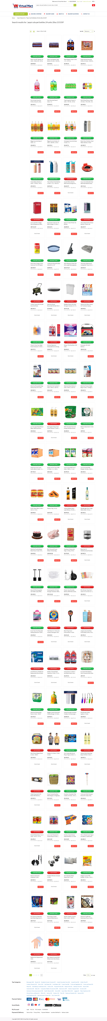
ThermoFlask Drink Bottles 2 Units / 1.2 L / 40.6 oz (53, 182)
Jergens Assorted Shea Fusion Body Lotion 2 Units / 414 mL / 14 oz (87, 631)
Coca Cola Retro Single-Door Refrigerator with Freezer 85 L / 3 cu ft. (36, 223)
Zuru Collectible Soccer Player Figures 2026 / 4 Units (69, 754)
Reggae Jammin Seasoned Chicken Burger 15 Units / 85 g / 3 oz (53, 713)
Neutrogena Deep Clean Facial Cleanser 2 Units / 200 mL (53, 427)
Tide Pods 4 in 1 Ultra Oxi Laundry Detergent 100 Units (53, 631)
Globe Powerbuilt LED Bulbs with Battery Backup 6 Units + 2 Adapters (36, 794)
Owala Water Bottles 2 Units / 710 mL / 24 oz (36, 182)
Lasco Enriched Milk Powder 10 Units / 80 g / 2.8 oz (87, 468)
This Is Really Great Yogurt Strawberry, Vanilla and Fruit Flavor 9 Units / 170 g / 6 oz (87, 835)
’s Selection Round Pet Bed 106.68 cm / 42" (53, 264)
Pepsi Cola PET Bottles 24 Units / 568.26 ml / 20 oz (37, 60)
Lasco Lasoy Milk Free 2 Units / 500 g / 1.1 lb (69, 468)
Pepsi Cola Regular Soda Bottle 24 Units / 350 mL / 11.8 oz (53, 60)
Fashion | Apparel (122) (73, 988)
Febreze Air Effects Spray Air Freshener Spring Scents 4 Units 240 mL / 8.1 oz (87, 305)
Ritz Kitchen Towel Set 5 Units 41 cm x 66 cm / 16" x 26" (87, 590)
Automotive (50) (30, 988)
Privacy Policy (37, 1012)
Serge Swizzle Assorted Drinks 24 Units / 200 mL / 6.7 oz (87, 60)
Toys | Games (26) (55, 995)
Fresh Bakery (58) (56, 984)
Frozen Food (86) (65, 984)
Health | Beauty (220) (49, 991)
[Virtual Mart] (23, 6)
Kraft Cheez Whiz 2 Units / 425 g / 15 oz (37, 509)
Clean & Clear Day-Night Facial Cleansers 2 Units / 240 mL (37, 345)
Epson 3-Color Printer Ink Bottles (70, 223)
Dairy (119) (40, 984)
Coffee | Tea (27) (84, 982)
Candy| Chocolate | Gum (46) (63, 982)
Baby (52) (37, 988)
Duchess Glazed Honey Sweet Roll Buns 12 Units (70, 835)
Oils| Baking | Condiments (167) (39, 986)
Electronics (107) (63, 988)
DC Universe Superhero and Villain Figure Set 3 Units (36, 917)
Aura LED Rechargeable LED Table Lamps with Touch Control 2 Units (36, 590)
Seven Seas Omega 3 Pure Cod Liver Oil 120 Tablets (37, 264)
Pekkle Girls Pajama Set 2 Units (37, 958)
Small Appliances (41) (31, 995)
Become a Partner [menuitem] (36, 14)
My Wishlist (45, 1009)
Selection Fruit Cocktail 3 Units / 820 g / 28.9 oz (53, 386)
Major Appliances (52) (85, 991)
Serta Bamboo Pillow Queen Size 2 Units (69, 876)
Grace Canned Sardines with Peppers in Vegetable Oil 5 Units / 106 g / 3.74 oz (53, 794)
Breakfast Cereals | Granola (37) (48, 982)
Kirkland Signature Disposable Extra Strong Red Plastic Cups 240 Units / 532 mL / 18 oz (53, 345)
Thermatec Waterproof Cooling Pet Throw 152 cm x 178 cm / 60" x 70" (87, 264)
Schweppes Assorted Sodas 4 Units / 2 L (70, 141)
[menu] (53, 13)
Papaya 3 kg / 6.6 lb (52, 508)
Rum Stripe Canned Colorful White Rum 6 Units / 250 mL (52, 917)
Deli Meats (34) (47, 984)
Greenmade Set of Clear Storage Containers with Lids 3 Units (53, 590)
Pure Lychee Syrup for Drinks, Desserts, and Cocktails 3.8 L (36, 101)
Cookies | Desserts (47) (32, 984)
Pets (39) (62, 993)
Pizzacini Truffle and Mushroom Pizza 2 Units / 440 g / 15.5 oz (87, 917)
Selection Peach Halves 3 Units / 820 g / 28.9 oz (70, 386)
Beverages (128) (30, 982)
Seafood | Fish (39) (77, 986)
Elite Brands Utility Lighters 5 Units (85, 713)
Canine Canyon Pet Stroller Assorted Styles (37, 305)
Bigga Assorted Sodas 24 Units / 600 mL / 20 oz (53, 141)
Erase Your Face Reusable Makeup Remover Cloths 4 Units (37, 631)
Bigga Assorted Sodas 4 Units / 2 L (36, 141)
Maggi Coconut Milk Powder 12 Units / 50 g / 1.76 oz (87, 876)
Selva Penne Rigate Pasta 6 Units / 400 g (37, 754)
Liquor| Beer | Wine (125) (67, 991)
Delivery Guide (65, 1012)
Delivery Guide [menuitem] (50, 14)
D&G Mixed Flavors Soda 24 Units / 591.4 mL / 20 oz (87, 101)
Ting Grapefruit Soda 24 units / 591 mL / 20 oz (69, 101)
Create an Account (86, 1)
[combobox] (56, 5)
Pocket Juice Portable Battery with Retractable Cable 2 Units (70, 590)
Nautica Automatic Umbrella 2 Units (35, 876)
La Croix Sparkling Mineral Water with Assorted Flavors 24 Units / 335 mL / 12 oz (37, 427)
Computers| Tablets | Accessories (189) (49, 988)
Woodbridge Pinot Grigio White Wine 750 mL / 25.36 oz (87, 509)
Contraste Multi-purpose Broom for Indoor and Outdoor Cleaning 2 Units (87, 794)
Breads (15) (37, 982)
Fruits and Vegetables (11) (76, 984)
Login (28, 1009)
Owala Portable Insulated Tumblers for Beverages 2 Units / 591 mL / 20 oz (70, 713)
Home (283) (57, 991)
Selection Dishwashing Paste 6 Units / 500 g (36, 713)
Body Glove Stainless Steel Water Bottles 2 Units (87, 141)
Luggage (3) (76, 991)
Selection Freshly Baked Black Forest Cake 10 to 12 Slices (37, 550)
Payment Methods (45, 1012)
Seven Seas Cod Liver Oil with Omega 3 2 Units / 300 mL (53, 223)
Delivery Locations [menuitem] (73, 14)
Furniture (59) (83, 988)
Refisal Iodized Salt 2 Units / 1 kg (87, 427)
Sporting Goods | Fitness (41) (44, 995)
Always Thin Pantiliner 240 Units (70, 345)
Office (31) (43, 993)
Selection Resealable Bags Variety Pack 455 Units (37, 386)
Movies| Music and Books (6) (33, 993)
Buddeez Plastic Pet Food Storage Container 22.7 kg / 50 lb (70, 305)
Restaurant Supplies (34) (71, 993)
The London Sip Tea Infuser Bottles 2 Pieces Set (87, 223)
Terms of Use (29, 1012)
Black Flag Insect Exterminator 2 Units (69, 631)
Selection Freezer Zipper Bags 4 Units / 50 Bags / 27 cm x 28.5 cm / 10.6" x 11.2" (87, 386)
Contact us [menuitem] (86, 14)
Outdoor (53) (56, 993)
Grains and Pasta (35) (88, 984)
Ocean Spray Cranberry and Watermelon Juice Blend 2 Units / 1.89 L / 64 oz (70, 672)
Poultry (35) (50, 986)
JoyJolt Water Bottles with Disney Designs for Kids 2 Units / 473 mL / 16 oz (70, 182)
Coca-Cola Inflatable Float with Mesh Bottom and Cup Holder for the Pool (87, 182)
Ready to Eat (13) (68, 986)
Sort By (81, 31)
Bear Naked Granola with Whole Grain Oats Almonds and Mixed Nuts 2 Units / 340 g (53, 958)
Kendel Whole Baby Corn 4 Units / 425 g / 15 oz (37, 835)
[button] (93, 1)
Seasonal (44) (81, 993)
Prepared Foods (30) (58, 986)
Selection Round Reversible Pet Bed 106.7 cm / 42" (53, 305)
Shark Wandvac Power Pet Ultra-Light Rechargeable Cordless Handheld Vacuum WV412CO (70, 264)
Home (13, 18)
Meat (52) (29, 986)
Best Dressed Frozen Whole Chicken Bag (52, 550)
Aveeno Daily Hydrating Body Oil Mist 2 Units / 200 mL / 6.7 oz (86, 754)
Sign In (78, 1)
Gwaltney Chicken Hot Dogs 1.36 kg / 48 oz (69, 550)
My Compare (38, 1009)
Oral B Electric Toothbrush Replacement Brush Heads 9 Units (37, 672)
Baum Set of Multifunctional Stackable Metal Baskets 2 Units (87, 550)
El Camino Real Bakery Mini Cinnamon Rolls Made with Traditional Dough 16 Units (87, 672)
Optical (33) (49, 993)
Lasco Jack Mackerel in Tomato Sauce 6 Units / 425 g (52, 835)
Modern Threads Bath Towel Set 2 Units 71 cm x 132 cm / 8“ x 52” (53, 672)
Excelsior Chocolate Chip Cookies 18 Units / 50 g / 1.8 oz (70, 794)
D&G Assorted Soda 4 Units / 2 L (52, 101)
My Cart (32, 1009)
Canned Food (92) (75, 982)
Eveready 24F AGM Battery (85, 345)
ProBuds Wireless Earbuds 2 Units (53, 876)
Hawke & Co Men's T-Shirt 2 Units (53, 754)
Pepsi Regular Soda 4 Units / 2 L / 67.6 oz (70, 60)
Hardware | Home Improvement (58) (35, 991)
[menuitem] (20, 13)
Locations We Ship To (55, 1012)
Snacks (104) (86, 986)
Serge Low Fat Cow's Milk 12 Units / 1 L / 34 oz (53, 468)
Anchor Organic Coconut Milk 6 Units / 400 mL (70, 917)
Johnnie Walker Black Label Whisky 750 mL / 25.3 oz (69, 509)
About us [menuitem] (61, 14)
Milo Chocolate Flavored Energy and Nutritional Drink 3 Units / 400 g (70, 427)
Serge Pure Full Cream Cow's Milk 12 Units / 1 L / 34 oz (37, 468)
